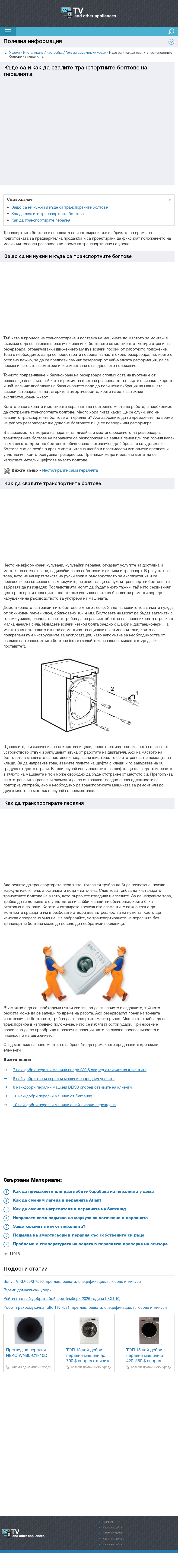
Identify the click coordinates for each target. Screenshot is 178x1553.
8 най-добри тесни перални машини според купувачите (63, 1079)
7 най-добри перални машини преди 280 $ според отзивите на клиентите (79, 1070)
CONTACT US (112, 1522)
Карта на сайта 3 (113, 1539)
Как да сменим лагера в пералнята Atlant (57, 1200)
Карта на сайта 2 (113, 1533)
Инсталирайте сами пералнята (70, 470)
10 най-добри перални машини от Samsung (52, 1096)
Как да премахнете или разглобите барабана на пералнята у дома (83, 1191)
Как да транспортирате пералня (40, 220)
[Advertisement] (87, 110)
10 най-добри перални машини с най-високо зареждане (64, 1105)
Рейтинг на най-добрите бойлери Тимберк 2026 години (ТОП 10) (61, 1299)
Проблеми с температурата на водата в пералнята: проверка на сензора (90, 1244)
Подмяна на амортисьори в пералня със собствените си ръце (78, 1235)
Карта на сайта (112, 1527)
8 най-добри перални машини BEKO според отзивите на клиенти (72, 1087)
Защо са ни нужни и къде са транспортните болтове (59, 207)
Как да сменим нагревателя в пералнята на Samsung (69, 1209)
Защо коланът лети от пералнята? (49, 1226)
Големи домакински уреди (27, 1290)
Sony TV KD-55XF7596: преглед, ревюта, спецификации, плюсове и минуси (72, 1282)
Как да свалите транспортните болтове (47, 214)
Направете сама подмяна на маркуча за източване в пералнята (80, 1218)
